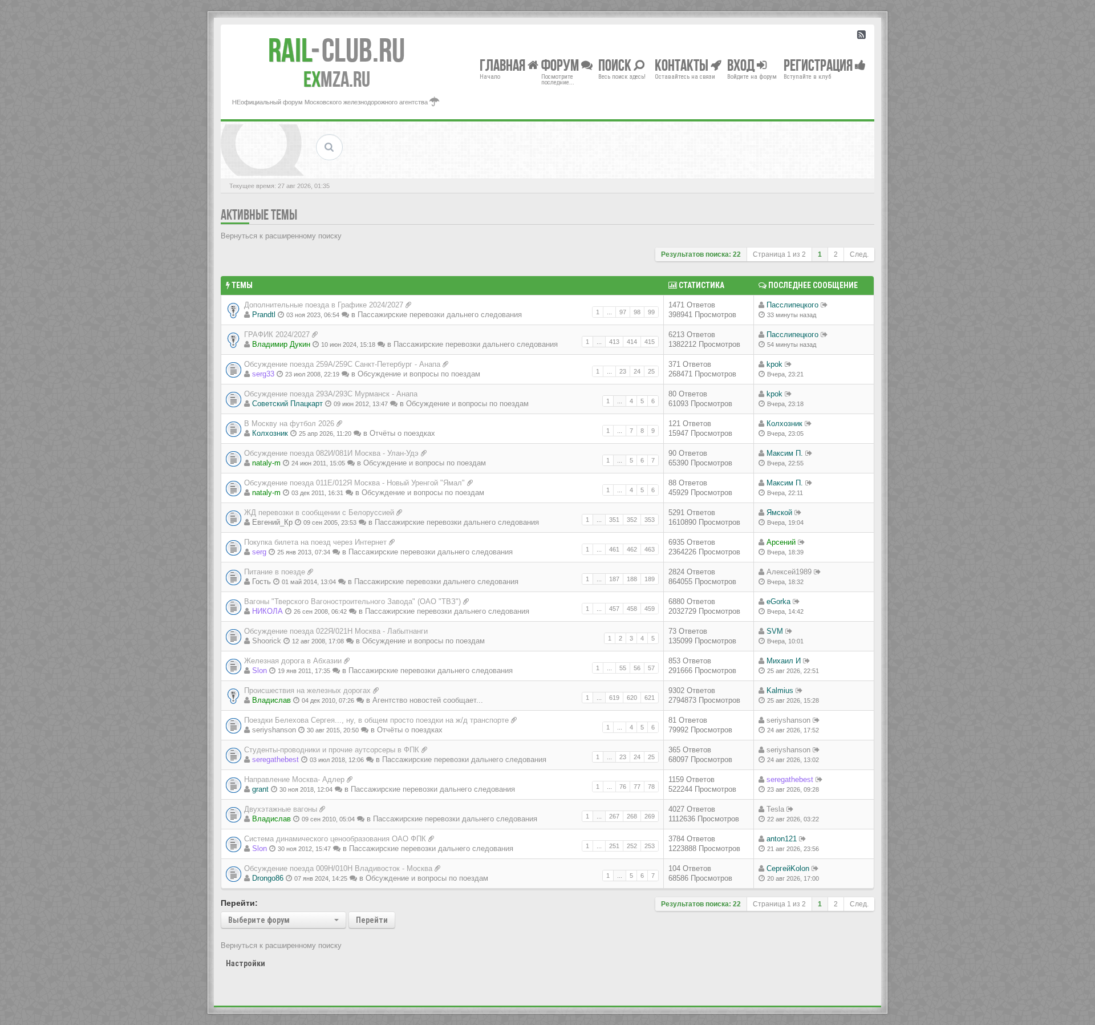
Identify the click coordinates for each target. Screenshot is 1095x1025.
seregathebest (275, 759)
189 (649, 579)
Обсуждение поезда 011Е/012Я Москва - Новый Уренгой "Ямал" (354, 483)
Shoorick (266, 641)
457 (614, 608)
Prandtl (263, 314)
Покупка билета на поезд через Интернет (315, 542)
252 (632, 845)
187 (614, 579)
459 (649, 608)
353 (649, 519)
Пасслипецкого (792, 305)
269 (649, 816)
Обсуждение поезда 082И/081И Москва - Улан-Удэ (331, 453)
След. (859, 254)
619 (614, 697)
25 (651, 371)
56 (637, 668)
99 (651, 312)
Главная (504, 65)
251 (614, 845)
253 (649, 845)
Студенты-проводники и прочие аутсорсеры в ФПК (331, 750)
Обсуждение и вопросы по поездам (419, 374)
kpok (774, 364)
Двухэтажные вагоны (280, 809)
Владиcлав (271, 700)
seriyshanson (274, 730)
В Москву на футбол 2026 (289, 423)
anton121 (781, 838)
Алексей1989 (789, 572)
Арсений (781, 542)
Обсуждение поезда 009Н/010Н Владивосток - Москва (338, 868)
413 (614, 341)
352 (632, 519)
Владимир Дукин (281, 344)
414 (632, 341)
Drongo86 (267, 878)
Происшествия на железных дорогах (307, 690)
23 (622, 371)
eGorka (778, 601)
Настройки (245, 963)
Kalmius (779, 690)
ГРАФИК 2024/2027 (277, 334)
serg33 (263, 374)
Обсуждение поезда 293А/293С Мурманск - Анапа (330, 394)
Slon (259, 670)
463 (649, 549)
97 (622, 312)
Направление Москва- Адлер (294, 779)
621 (649, 697)
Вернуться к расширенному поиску (281, 236)
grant (260, 789)
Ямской (779, 512)
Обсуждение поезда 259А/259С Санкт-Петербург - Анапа (342, 364)
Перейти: (239, 902)
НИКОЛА (267, 611)
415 (649, 341)
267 (614, 816)
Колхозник (270, 433)
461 (614, 549)
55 (622, 668)
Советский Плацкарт (287, 403)
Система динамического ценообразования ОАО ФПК (335, 838)
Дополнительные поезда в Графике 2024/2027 (323, 305)
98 (637, 312)
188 (632, 579)
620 (632, 697)
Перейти (372, 920)
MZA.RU (336, 79)
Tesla (775, 809)
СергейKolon (787, 868)
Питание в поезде (274, 572)
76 (622, 786)
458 (632, 608)
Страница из (779, 254)
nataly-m (266, 463)
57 (651, 668)
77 (637, 786)
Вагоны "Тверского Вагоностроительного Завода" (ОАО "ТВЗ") (352, 601)
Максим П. (784, 453)
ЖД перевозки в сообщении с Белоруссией (319, 512)
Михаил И (783, 661)
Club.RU (336, 50)
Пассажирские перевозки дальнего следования (440, 314)
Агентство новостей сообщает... (427, 700)
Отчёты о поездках (402, 433)
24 (637, 371)
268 (632, 816)
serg (259, 552)
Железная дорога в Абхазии (293, 661)
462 (632, 549)
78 (651, 786)
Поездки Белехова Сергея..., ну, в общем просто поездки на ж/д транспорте (376, 720)
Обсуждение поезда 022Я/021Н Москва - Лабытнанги (336, 631)
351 (614, 519)
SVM (774, 631)
